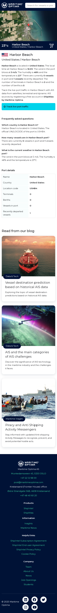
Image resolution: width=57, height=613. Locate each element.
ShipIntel (28, 508)
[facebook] (34, 600)
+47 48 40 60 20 (28, 495)
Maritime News (29, 528)
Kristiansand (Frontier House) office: (28, 486)
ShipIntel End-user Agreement (28, 545)
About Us (28, 571)
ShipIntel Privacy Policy (28, 549)
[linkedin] (25, 600)
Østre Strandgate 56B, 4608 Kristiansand (28, 491)
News (29, 575)
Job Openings (28, 580)
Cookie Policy (28, 554)
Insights (28, 523)
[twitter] (43, 600)
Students (28, 584)
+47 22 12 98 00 (28, 478)
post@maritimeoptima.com (28, 482)
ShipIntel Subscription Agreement (28, 540)
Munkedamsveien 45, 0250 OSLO (28, 473)
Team (29, 567)
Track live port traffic (17, 106)
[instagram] (25, 607)
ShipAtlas (28, 512)
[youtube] (34, 607)
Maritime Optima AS (28, 469)
